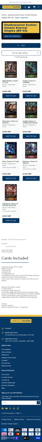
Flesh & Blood (6, 352)
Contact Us (5, 380)
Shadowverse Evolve (8, 358)
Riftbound (5, 355)
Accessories (5, 363)
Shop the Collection (12, 36)
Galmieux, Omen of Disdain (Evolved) (10, 204)
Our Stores (5, 374)
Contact (8, 328)
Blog (3, 388)
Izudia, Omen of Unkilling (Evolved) (30, 122)
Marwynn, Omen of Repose (10, 122)
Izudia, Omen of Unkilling (29, 81)
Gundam (4, 360)
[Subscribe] (38, 402)
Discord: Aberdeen (8, 385)
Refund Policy (19, 419)
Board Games (6, 366)
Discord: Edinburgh (8, 383)
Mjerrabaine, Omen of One (10, 81)
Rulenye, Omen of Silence (30, 162)
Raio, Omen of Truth (10, 161)
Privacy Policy (6, 419)
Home (3, 15)
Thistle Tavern (12, 424)
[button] (25, 7)
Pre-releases (6, 349)
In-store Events (7, 377)
